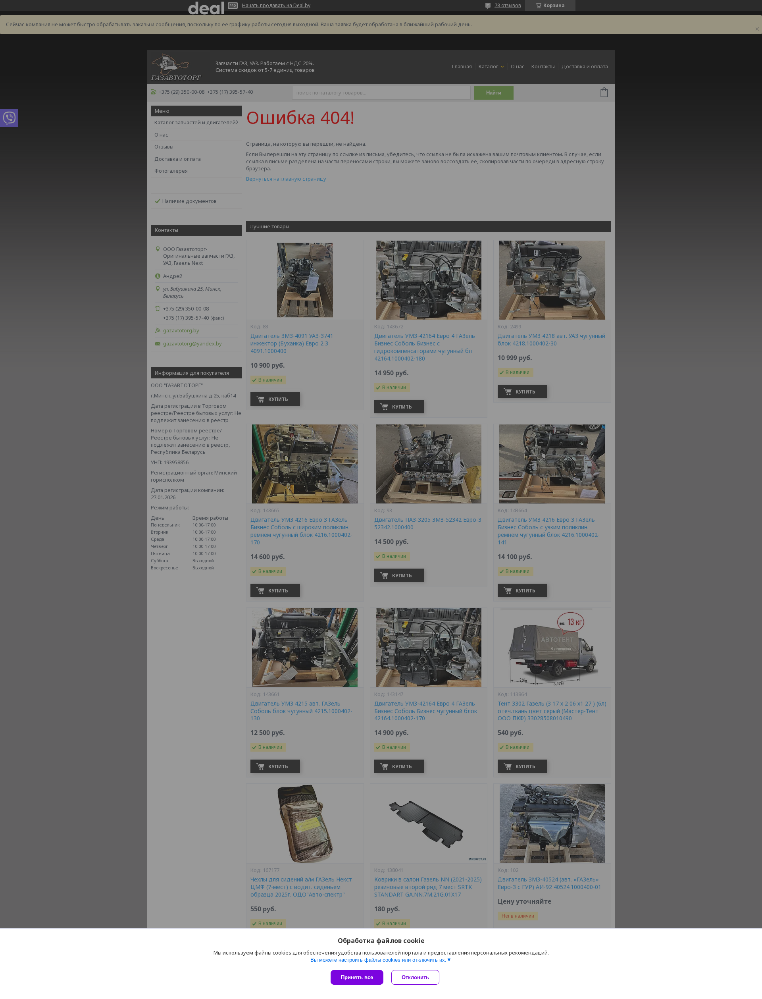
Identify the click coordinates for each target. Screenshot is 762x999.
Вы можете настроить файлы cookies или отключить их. (378, 960)
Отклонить (415, 977)
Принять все (357, 977)
